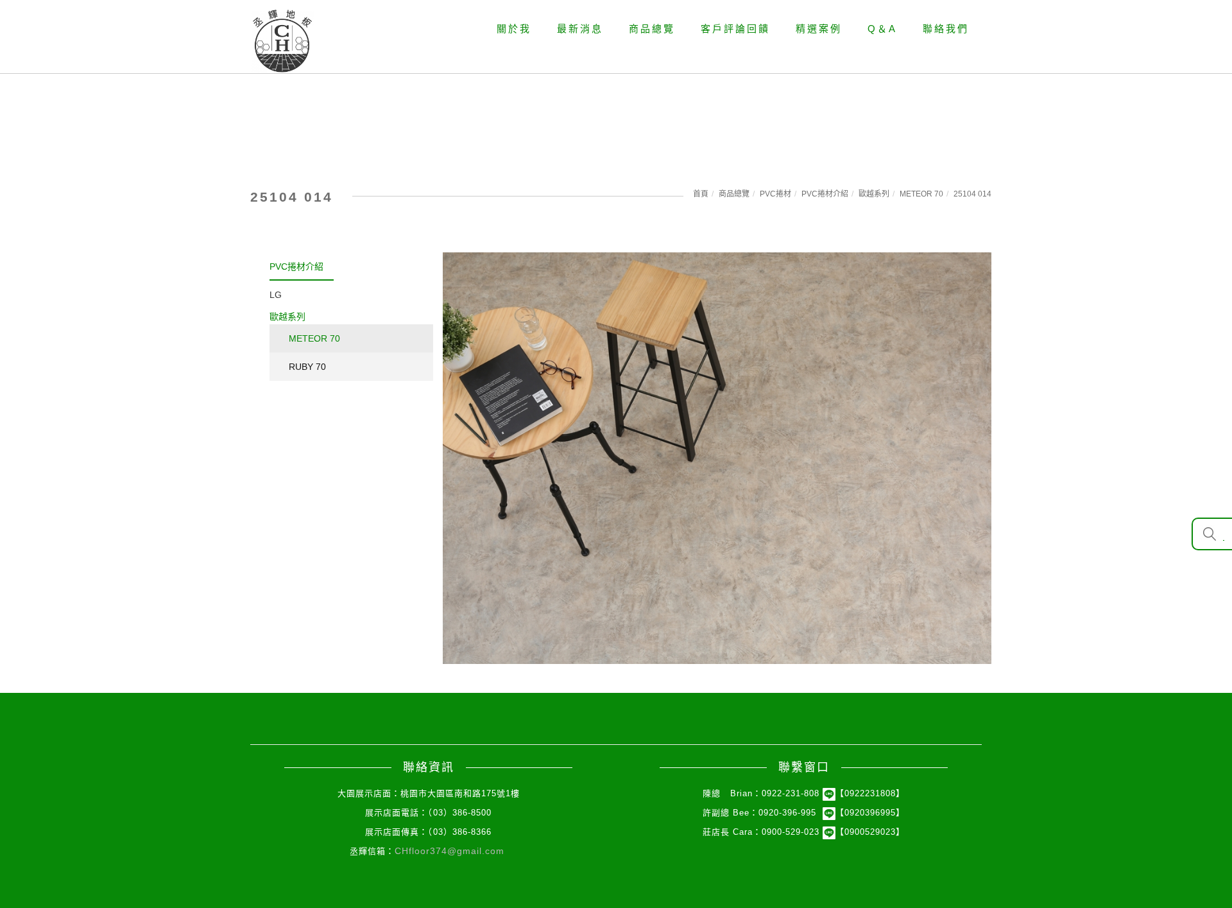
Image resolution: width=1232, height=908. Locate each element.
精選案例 (819, 28)
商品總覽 (652, 28)
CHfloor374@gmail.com (449, 851)
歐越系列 (874, 193)
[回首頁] (282, 41)
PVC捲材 (775, 193)
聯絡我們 (946, 28)
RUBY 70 (307, 367)
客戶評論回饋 (735, 28)
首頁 (700, 193)
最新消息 (580, 28)
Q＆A (882, 28)
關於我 (514, 28)
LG (276, 295)
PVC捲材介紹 (824, 193)
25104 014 (972, 193)
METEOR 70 (921, 193)
